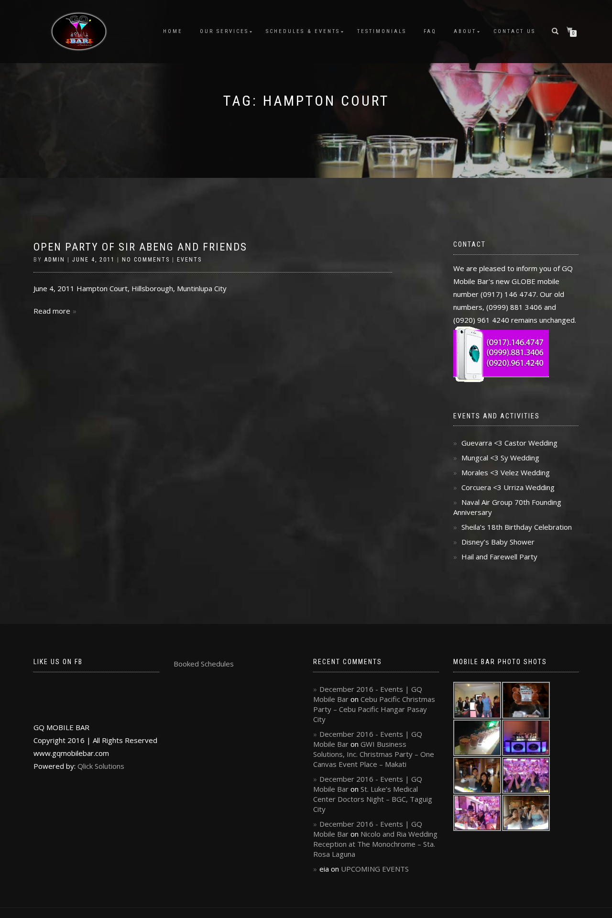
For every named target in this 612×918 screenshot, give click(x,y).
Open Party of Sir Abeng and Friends (140, 247)
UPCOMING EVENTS (375, 869)
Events (189, 259)
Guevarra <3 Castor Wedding (509, 443)
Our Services (224, 31)
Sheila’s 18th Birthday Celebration (516, 527)
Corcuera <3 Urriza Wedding (508, 487)
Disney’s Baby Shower (498, 541)
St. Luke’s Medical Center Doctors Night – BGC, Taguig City (372, 799)
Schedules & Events (303, 31)
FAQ (430, 31)
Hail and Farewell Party (499, 556)
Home (173, 31)
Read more (51, 311)
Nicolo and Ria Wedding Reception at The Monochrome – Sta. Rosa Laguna (375, 844)
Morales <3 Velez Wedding (505, 472)
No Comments (146, 259)
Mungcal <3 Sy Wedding (500, 457)
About (465, 31)
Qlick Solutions (100, 766)
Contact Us (514, 31)
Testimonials (381, 31)
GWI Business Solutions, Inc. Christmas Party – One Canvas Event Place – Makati (373, 754)
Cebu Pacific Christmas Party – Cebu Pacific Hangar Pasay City (374, 709)
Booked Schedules (204, 663)
